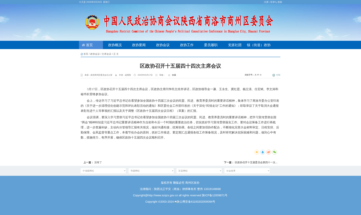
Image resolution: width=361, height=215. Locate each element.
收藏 (174, 75)
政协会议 (163, 45)
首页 (89, 45)
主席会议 (106, 54)
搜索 (280, 2)
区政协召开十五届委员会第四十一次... (256, 162)
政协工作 (187, 45)
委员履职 (211, 45)
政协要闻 (139, 45)
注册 (266, 2)
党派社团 (235, 45)
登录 (272, 2)
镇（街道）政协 (259, 45)
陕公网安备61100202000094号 (196, 201)
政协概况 (115, 45)
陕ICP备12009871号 (214, 195)
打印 (278, 75)
